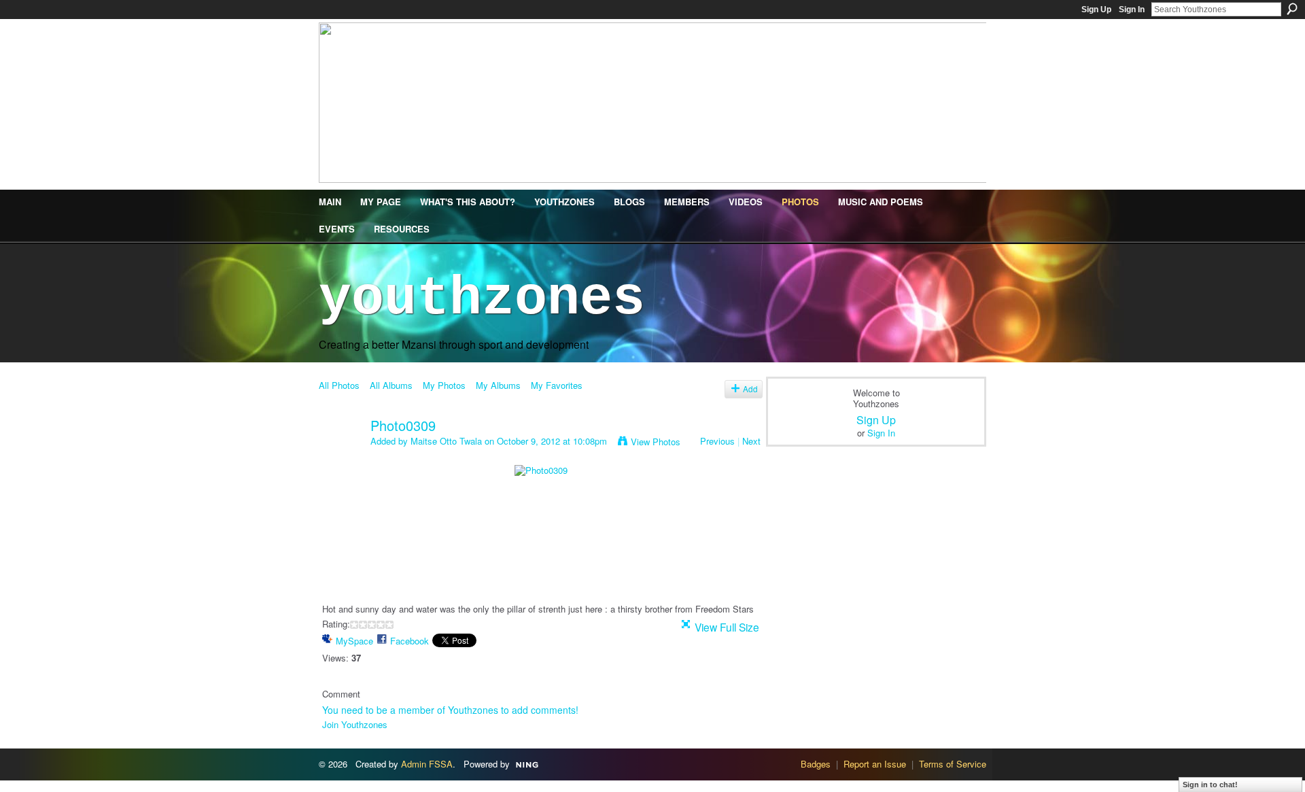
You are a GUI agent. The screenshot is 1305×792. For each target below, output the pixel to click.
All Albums (391, 385)
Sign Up (1096, 9)
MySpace (354, 640)
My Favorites (556, 385)
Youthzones (482, 299)
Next (751, 440)
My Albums (498, 385)
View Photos (655, 441)
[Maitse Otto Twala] (340, 454)
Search (1292, 9)
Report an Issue (874, 763)
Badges (816, 763)
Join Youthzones (354, 724)
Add (750, 388)
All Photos (339, 385)
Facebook (409, 640)
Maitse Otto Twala (446, 440)
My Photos (444, 385)
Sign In (1132, 9)
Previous (717, 440)
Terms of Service (952, 763)
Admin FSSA (427, 763)
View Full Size (727, 626)
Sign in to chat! (1210, 784)
